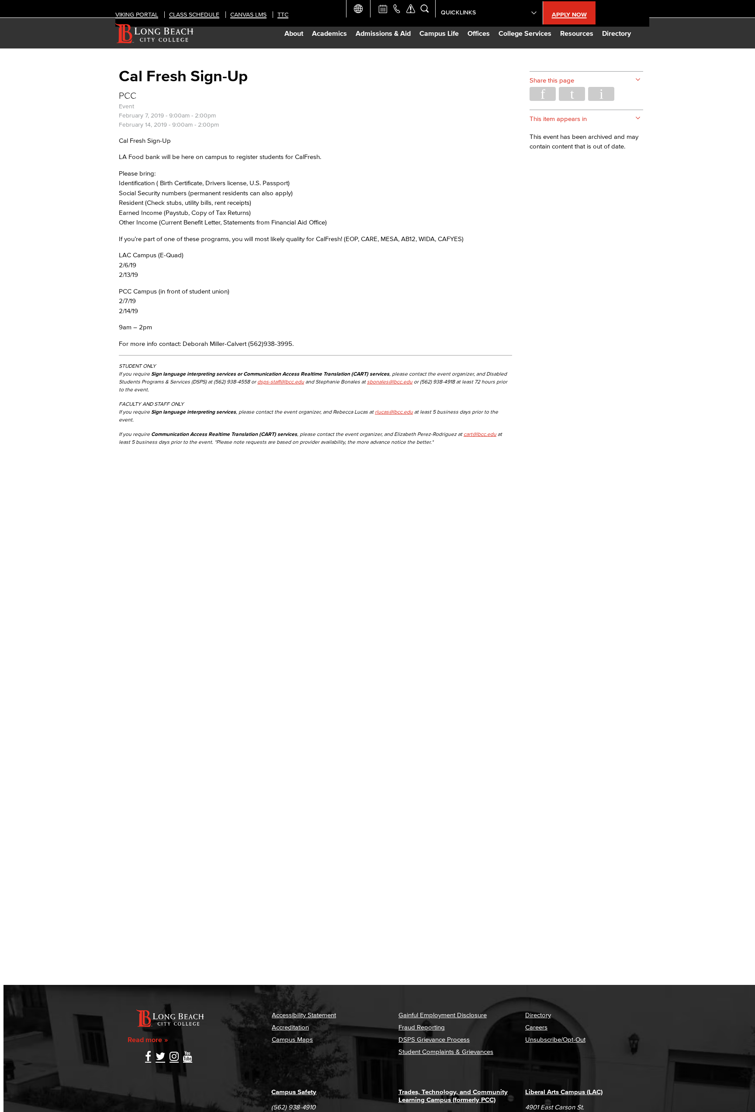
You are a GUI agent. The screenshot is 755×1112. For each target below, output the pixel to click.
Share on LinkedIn (601, 94)
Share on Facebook (543, 94)
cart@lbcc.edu (480, 434)
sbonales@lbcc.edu (389, 381)
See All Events (383, 8)
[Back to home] (154, 33)
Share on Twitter (572, 94)
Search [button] (425, 8)
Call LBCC (397, 8)
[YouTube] (187, 1057)
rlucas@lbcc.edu (394, 411)
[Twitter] (160, 1057)
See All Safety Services (411, 8)
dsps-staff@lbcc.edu (280, 381)
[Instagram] (174, 1057)
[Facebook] (148, 1057)
